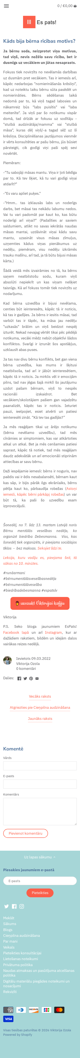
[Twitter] (6, 906)
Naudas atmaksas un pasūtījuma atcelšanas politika (38, 973)
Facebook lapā (16, 632)
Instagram (53, 632)
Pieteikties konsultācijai (22, 953)
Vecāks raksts (40, 696)
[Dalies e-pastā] (37, 677)
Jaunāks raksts (40, 718)
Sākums (9, 923)
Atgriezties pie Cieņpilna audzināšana (40, 707)
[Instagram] (21, 906)
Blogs (7, 929)
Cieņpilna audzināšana (21, 935)
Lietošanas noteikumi (20, 958)
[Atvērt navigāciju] (6, 6)
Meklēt (8, 918)
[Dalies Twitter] (25, 677)
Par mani (10, 941)
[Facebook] (14, 906)
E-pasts (8, 776)
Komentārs (11, 794)
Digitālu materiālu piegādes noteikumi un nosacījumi (36, 983)
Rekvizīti (10, 991)
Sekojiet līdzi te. (50, 548)
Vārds (7, 758)
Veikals (9, 947)
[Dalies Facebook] (19, 677)
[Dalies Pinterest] (31, 677)
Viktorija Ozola (60, 1030)
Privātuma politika (18, 964)
